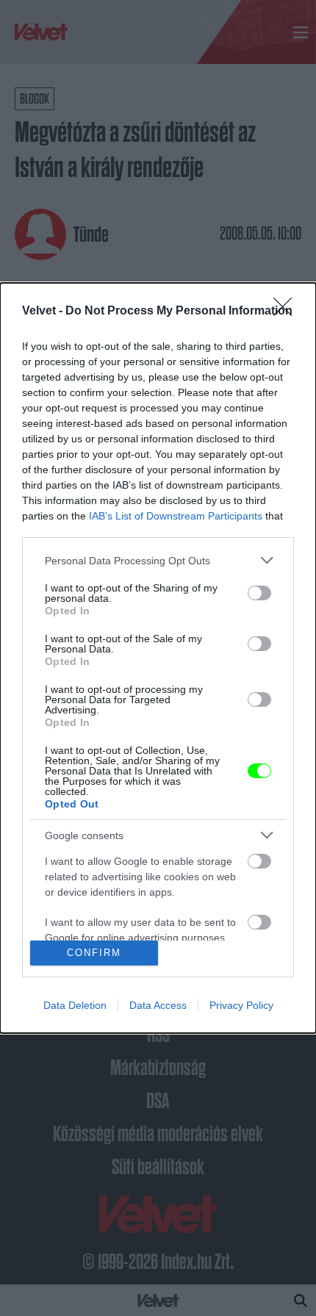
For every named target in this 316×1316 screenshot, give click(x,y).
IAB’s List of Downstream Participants (175, 516)
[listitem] (158, 560)
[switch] (259, 593)
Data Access (158, 1005)
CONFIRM (94, 952)
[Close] (287, 312)
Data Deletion (75, 1005)
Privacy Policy (241, 1005)
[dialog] (158, 657)
